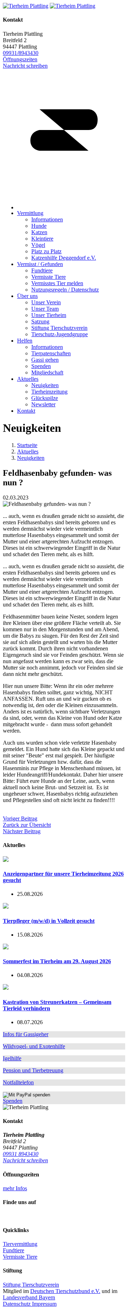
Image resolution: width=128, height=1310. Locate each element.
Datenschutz (17, 1304)
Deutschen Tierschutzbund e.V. (65, 1291)
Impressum (44, 1304)
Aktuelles (27, 451)
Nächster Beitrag (22, 831)
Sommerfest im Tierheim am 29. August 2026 (57, 961)
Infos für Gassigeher (25, 1034)
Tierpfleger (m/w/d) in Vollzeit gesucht (49, 921)
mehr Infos (15, 1188)
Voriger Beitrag (20, 818)
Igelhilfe (12, 1058)
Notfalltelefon (18, 1082)
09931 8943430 (20, 1154)
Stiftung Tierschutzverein (31, 1285)
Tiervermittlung (20, 1244)
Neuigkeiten (30, 458)
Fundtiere (13, 1250)
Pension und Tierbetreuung (33, 1070)
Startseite (27, 445)
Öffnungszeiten (20, 59)
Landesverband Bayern (29, 1297)
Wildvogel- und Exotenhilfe (34, 1046)
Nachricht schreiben (25, 1160)
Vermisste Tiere (20, 1257)
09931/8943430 (20, 53)
